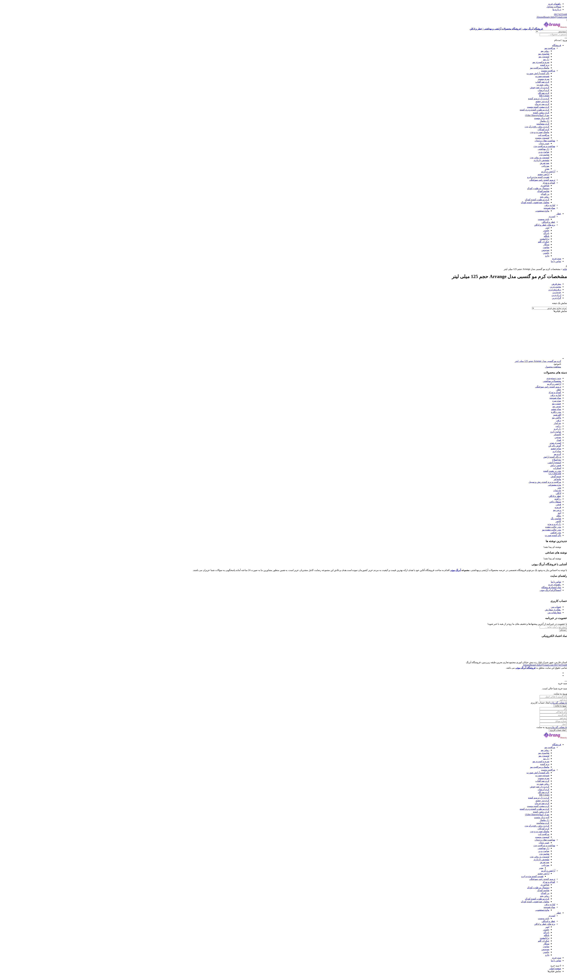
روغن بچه (544, 196)
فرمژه (558, 507)
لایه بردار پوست (541, 118)
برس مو (557, 510)
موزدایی (545, 166)
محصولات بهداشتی (552, 381)
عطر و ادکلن (555, 496)
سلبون (546, 247)
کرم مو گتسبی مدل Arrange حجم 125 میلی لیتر (538, 361)
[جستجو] (566, 38)
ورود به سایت (560, 706)
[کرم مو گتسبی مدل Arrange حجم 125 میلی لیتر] (539, 358)
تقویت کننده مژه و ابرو (538, 177)
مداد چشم (556, 409)
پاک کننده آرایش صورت (538, 73)
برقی (558, 420)
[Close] (566, 681)
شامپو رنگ (556, 518)
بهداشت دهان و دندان (545, 140)
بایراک (546, 233)
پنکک (558, 515)
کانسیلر (557, 434)
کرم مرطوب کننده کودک (537, 199)
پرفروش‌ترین (554, 289)
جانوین (546, 253)
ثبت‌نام (563, 630)
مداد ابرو (557, 451)
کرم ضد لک (543, 93)
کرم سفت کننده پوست (538, 107)
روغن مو (545, 51)
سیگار (546, 244)
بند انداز (557, 423)
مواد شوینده (549, 208)
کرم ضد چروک (542, 104)
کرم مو (557, 454)
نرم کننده (544, 65)
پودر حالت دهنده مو (551, 529)
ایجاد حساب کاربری (558, 730)
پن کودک (545, 194)
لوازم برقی (549, 205)
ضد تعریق (544, 163)
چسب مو (556, 403)
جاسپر (546, 230)
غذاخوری (545, 185)
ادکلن (558, 493)
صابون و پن (543, 152)
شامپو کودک (543, 191)
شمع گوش (556, 476)
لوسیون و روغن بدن (539, 157)
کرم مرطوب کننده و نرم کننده (534, 109)
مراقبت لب (543, 135)
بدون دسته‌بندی (553, 378)
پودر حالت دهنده (553, 527)
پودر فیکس (555, 532)
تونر (559, 487)
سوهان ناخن (555, 501)
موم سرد (556, 400)
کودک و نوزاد (549, 182)
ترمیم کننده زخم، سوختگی (542, 180)
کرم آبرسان (543, 90)
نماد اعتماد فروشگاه (551, 587)
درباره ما (557, 9)
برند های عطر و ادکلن (544, 225)
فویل (558, 440)
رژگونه (557, 499)
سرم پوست (543, 79)
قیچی (558, 504)
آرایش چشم (543, 174)
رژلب (558, 426)
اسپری (552, 216)
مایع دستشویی (542, 210)
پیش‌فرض (556, 284)
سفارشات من (554, 612)
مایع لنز (557, 479)
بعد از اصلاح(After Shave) (537, 115)
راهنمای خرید (554, 4)
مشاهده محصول (553, 366)
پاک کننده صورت (553, 535)
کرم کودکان (543, 129)
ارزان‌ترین (556, 295)
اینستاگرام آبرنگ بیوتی (550, 590)
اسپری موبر (555, 443)
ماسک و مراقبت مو (539, 67)
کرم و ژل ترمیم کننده (538, 98)
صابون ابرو (555, 431)
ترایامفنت (544, 239)
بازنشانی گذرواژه (558, 702)
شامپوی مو (543, 53)
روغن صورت (543, 84)
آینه (559, 513)
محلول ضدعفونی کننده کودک (535, 202)
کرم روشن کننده (541, 112)
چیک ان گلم (543, 241)
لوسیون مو (544, 56)
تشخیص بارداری (541, 160)
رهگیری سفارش (553, 609)
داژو (547, 255)
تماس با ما (556, 261)
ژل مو (546, 59)
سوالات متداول (553, 6)
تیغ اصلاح (556, 459)
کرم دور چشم (542, 101)
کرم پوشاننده (543, 123)
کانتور (558, 521)
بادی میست (543, 219)
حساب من (556, 607)
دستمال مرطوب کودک (538, 188)
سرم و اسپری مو (541, 62)
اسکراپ (557, 468)
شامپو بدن (544, 154)
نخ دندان (557, 490)
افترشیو (557, 414)
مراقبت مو (550, 48)
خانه (565, 269)
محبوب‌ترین (555, 286)
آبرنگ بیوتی (455, 570)
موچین (558, 437)
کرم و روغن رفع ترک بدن (537, 126)
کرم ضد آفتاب (542, 82)
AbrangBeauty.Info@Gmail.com (551, 17)
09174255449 (560, 14)
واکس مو (556, 417)
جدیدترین (556, 292)
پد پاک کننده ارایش (552, 457)
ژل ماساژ (544, 121)
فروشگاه (556, 45)
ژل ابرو (557, 429)
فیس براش (555, 465)
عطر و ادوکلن (548, 222)
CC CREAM (555, 473)
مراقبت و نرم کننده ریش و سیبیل (545, 482)
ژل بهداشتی (543, 149)
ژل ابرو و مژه (554, 524)
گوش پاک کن (554, 445)
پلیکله (546, 236)
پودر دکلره (556, 412)
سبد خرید (556, 258)
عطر (558, 213)
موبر (547, 168)
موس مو (557, 406)
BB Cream (544, 95)
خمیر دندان (544, 143)
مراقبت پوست (548, 70)
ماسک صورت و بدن (539, 132)
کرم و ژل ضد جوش (539, 87)
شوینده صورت (542, 76)
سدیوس (545, 250)
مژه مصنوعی (554, 485)
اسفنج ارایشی (554, 462)
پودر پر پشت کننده (552, 471)
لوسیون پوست (542, 137)
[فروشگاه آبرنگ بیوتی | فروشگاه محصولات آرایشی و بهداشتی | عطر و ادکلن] (555, 739)
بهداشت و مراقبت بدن (544, 146)
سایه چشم (556, 448)
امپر (547, 227)
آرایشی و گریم (548, 171)
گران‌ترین (556, 298)
